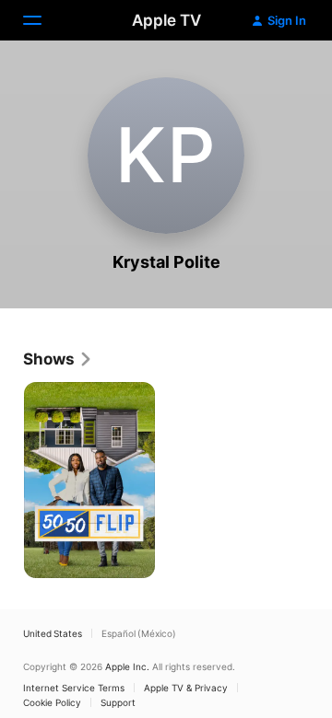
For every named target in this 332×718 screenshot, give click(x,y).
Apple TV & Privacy (186, 687)
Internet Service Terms (74, 687)
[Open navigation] (43, 20)
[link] (58, 359)
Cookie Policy (52, 702)
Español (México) (138, 633)
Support (118, 702)
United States (52, 633)
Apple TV (166, 20)
